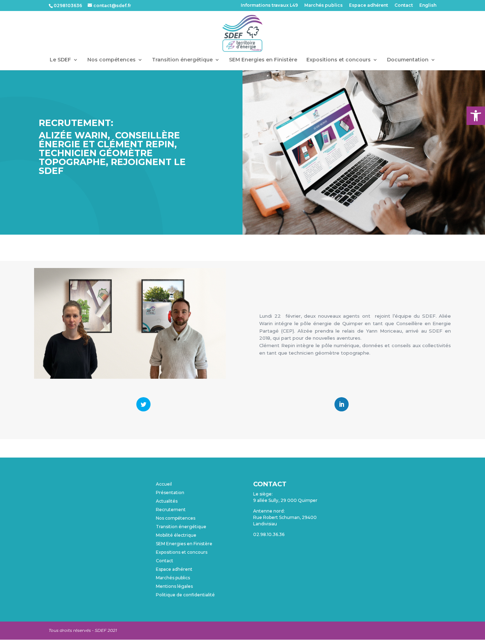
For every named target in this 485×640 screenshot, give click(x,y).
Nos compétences (111, 60)
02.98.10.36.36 (268, 534)
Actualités (167, 501)
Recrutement (171, 509)
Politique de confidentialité (185, 594)
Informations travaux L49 (269, 5)
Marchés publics (323, 5)
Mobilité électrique (176, 535)
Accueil (164, 484)
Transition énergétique (182, 60)
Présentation (170, 492)
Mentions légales (174, 586)
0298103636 (68, 5)
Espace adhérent (368, 5)
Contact (403, 5)
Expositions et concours (338, 60)
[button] (476, 115)
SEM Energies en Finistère (263, 60)
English (427, 5)
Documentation (408, 60)
